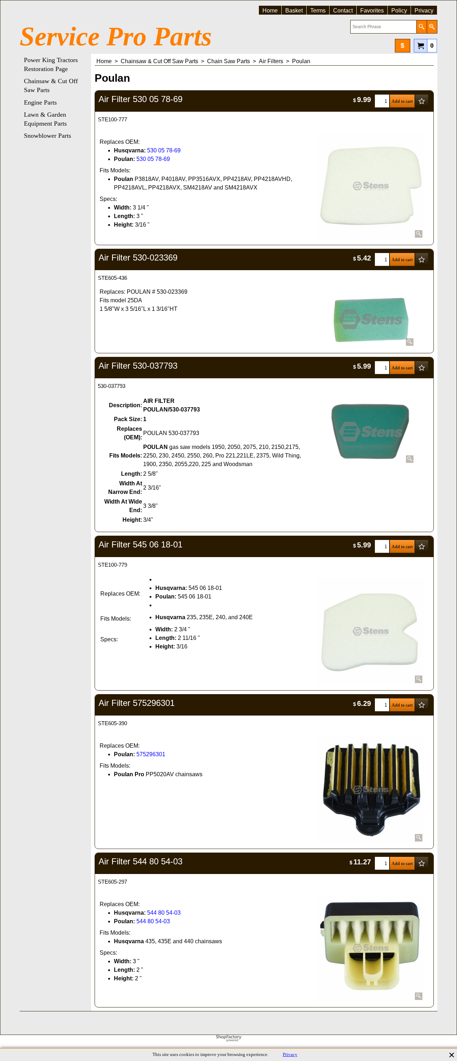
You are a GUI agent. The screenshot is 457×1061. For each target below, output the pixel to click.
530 (152, 150)
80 (161, 913)
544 (152, 913)
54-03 (173, 913)
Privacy (290, 1054)
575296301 (150, 754)
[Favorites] (421, 101)
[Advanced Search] (432, 26)
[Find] (421, 26)
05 (161, 150)
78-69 (173, 150)
